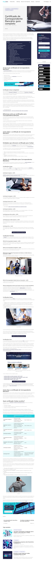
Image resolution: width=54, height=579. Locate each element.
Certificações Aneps (11, 49)
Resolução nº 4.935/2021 (29, 92)
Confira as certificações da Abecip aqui (19, 336)
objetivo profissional (28, 162)
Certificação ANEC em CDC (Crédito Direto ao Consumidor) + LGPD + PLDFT (16, 377)
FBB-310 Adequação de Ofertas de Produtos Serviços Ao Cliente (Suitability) (18, 60)
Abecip (14, 298)
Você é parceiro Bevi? (41, 45)
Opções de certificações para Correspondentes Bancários (15, 48)
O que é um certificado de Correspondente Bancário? (15, 43)
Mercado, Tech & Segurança (25, 1)
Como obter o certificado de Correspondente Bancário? (15, 46)
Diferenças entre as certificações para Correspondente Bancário (16, 45)
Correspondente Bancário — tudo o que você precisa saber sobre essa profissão (15, 110)
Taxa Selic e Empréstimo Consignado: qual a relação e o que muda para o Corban (24, 532)
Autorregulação (12, 291)
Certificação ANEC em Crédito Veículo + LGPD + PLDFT (12, 378)
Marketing (18, 1)
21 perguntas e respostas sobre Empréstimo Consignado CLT (24, 542)
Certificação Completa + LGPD (13, 50)
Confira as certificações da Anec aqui (19, 381)
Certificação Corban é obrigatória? (13, 44)
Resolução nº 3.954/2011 (13, 92)
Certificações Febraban (12, 56)
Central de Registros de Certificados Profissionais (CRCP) (12, 349)
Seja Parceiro (38, 1)
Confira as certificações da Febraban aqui (18, 293)
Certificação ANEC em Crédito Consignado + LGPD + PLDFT (13, 376)
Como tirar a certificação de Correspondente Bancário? (15, 63)
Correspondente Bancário (8, 70)
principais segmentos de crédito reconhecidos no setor (11, 175)
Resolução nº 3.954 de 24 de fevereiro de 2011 (17, 402)
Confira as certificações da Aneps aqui (19, 232)
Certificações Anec (11, 62)
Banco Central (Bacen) (13, 385)
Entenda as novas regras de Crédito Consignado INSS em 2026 (22, 554)
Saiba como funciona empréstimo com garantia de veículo (17, 206)
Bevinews (32, 1)
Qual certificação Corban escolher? (12, 64)
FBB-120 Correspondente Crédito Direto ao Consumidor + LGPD (17, 59)
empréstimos (14, 76)
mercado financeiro (30, 146)
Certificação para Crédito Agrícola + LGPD (14, 54)
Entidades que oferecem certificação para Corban (14, 47)
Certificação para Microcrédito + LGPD (14, 53)
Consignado (14, 145)
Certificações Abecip (11, 61)
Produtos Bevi (12, 1)
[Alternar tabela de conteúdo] (29, 42)
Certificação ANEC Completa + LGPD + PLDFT (11, 379)
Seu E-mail (40, 41)
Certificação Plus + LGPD (12, 55)
